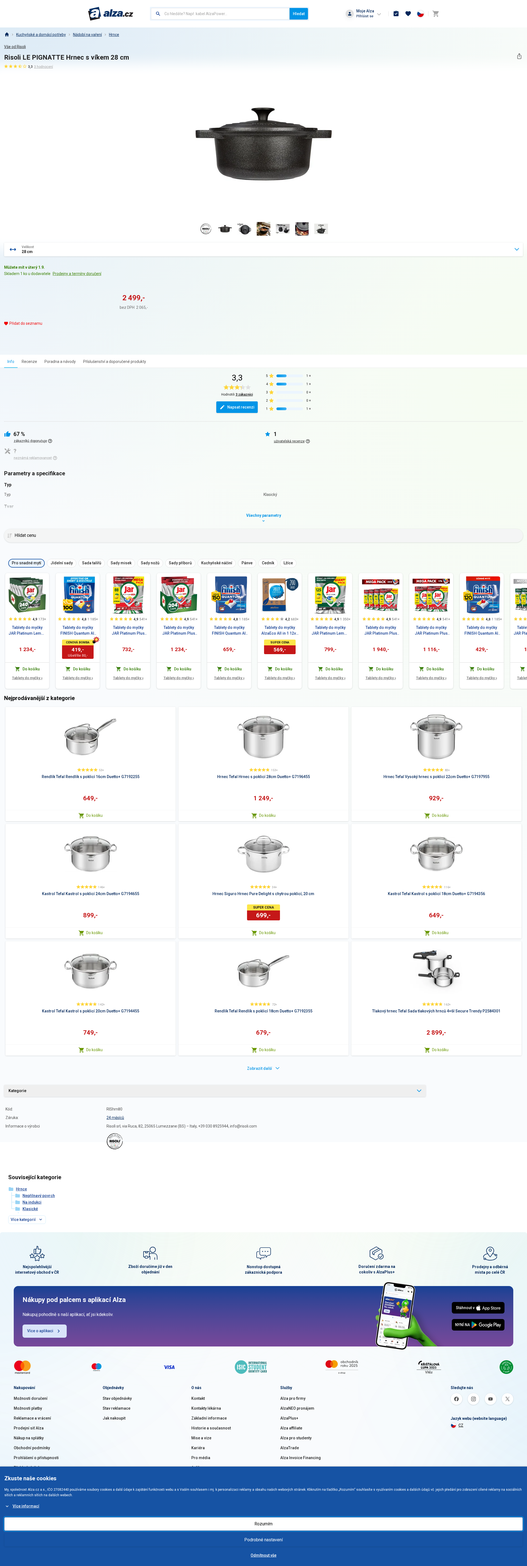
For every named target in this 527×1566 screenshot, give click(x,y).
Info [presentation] (10, 361)
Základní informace (209, 1418)
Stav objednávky (117, 1398)
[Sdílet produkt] (519, 56)
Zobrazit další (259, 1068)
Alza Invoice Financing (300, 1458)
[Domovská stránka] (6, 35)
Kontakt (198, 1398)
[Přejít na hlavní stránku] (110, 14)
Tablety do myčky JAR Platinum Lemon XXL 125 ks (330, 630)
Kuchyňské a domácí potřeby (41, 34)
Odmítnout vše (263, 1555)
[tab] (11, 361)
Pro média (200, 1458)
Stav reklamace (116, 1408)
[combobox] (220, 14)
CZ (460, 1425)
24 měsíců (115, 1117)
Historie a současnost (211, 1428)
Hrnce (114, 34)
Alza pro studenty (296, 1438)
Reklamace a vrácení (32, 1418)
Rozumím (263, 1523)
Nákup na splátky (29, 1438)
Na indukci (32, 1202)
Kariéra (198, 1448)
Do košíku (94, 815)
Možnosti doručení (30, 1398)
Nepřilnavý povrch (39, 1195)
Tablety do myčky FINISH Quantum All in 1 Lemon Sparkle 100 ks (77, 630)
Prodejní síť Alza (29, 1428)
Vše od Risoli (15, 47)
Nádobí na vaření (87, 34)
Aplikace (199, 1467)
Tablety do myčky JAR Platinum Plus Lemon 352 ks (380, 630)
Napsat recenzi (240, 407)
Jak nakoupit (114, 1418)
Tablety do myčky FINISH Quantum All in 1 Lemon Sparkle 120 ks (481, 630)
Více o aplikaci (40, 1331)
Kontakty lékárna (206, 1408)
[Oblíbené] (408, 13)
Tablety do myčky (27, 678)
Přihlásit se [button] (364, 16)
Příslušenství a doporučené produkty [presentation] (114, 361)
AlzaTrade (289, 1448)
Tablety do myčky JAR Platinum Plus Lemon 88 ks (128, 630)
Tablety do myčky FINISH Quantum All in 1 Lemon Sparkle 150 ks (229, 630)
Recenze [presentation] (29, 361)
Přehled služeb (27, 1467)
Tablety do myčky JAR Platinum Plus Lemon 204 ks (178, 630)
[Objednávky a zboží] (396, 13)
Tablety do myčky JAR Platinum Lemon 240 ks (27, 630)
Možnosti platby (28, 1408)
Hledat (299, 14)
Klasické (30, 1209)
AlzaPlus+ (289, 1418)
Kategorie (17, 1091)
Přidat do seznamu (25, 323)
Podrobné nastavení (263, 1539)
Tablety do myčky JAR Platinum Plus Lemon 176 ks (431, 630)
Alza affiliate (291, 1428)
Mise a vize (201, 1438)
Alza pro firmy (292, 1398)
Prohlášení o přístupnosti (36, 1458)
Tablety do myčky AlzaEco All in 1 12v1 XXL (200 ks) (279, 630)
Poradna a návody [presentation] (60, 361)
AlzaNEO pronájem (297, 1408)
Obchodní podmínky (32, 1448)
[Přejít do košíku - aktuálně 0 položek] (435, 13)
